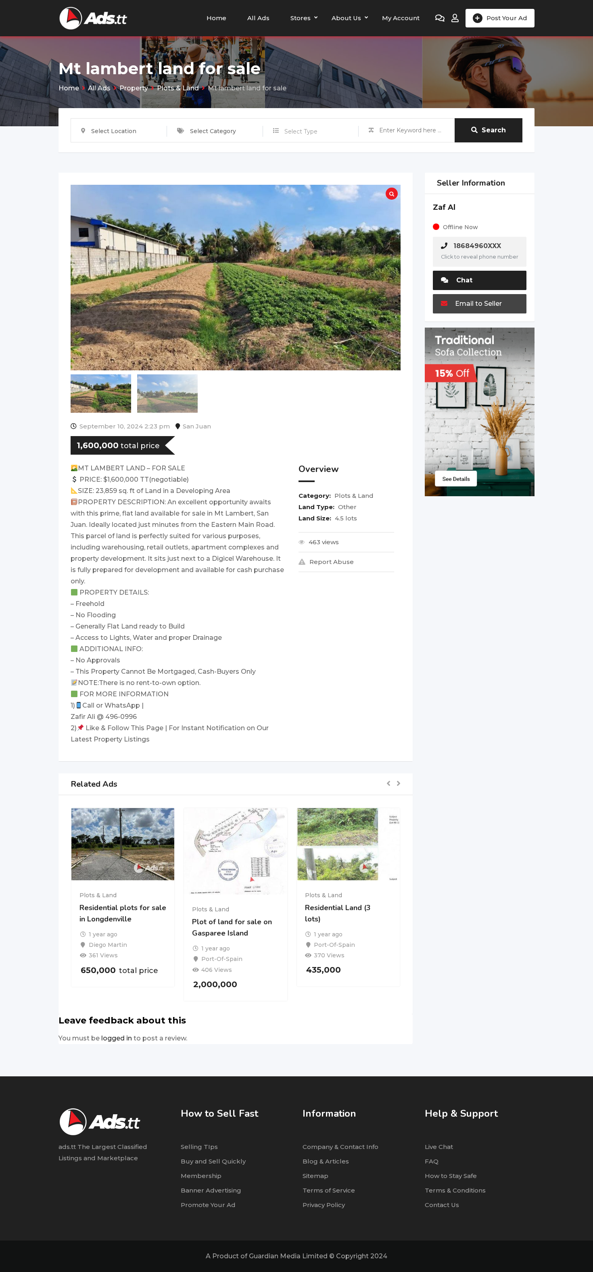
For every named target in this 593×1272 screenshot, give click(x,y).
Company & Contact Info (340, 1147)
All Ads (258, 18)
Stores (300, 18)
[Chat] (440, 18)
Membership (201, 1176)
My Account (401, 18)
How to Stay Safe (451, 1176)
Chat (463, 280)
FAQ (431, 1161)
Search (494, 130)
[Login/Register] (455, 18)
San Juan (197, 426)
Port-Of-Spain (221, 959)
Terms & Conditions (455, 1190)
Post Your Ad (507, 18)
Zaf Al (444, 207)
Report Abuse (331, 562)
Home (216, 18)
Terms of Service (329, 1190)
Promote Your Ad (208, 1205)
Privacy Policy (324, 1205)
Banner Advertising (211, 1190)
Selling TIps (199, 1147)
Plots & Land (354, 495)
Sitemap (315, 1176)
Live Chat (439, 1147)
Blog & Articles (326, 1161)
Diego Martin (108, 944)
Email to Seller (477, 303)
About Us (346, 18)
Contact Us (442, 1205)
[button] (388, 784)
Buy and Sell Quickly (213, 1161)
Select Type (300, 131)
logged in (116, 1038)
